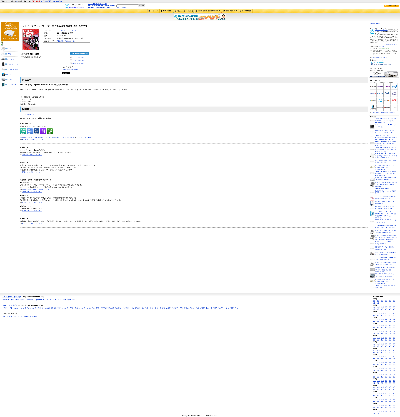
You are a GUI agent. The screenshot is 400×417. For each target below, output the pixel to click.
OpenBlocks (39, 299)
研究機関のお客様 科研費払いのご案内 (99, 7)
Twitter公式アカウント (10, 316)
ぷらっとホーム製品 (53, 299)
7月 (378, 301)
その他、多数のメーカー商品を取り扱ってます (383, 112)
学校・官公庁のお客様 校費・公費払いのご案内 (101, 5)
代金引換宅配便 (68, 137)
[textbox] (127, 5)
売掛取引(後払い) (26, 137)
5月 (386, 301)
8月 (374, 301)
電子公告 (29, 299)
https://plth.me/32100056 (70, 69)
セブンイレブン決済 (84, 137)
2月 (374, 303)
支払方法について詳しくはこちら (33, 139)
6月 (382, 301)
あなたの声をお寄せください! (379, 57)
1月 (378, 303)
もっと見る (381, 46)
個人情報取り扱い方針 (139, 308)
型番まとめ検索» (121, 7)
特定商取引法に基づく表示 (66, 41)
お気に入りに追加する (79, 63)
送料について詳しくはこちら (32, 155)
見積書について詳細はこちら (32, 192)
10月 (382, 307)
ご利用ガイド (167, 11)
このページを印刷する (79, 57)
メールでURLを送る (78, 60)
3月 (394, 301)
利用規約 (126, 308)
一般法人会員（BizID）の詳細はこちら (35, 189)
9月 (386, 307)
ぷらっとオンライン (10, 305)
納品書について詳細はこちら (32, 211)
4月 (390, 301)
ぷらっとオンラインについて (184, 11)
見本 (17, 1)
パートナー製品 (69, 299)
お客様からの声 (217, 308)
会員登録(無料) (36, 1)
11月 (378, 307)
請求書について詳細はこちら (32, 202)
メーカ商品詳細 (28, 114)
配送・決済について (230, 11)
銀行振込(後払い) (41, 137)
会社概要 (396, 44)
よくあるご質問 (246, 11)
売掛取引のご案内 (187, 308)
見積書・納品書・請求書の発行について (208, 11)
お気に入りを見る (57, 1)
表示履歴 (48, 1)
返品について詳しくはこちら (32, 223)
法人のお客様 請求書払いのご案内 (97, 4)
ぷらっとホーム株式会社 (381, 30)
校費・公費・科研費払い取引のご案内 (164, 308)
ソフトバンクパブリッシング (67, 30)
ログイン (43, 1)
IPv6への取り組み (388, 44)
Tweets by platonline (375, 23)
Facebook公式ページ (29, 316)
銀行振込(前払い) (55, 137)
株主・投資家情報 (17, 299)
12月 (374, 307)
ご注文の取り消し (231, 308)
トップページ (153, 11)
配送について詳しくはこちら (32, 172)
